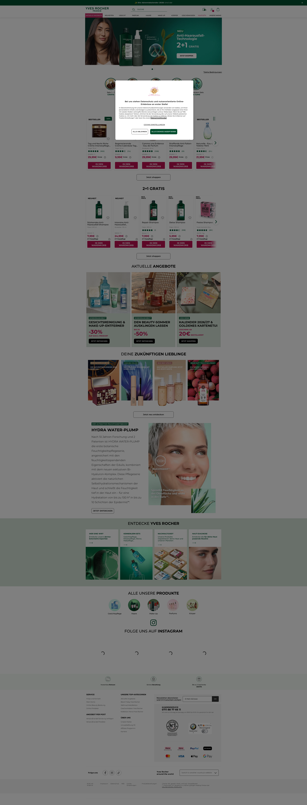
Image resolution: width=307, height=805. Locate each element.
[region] (154, 110)
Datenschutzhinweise (158, 118)
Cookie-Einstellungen (154, 125)
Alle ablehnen (140, 131)
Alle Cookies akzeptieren (163, 131)
